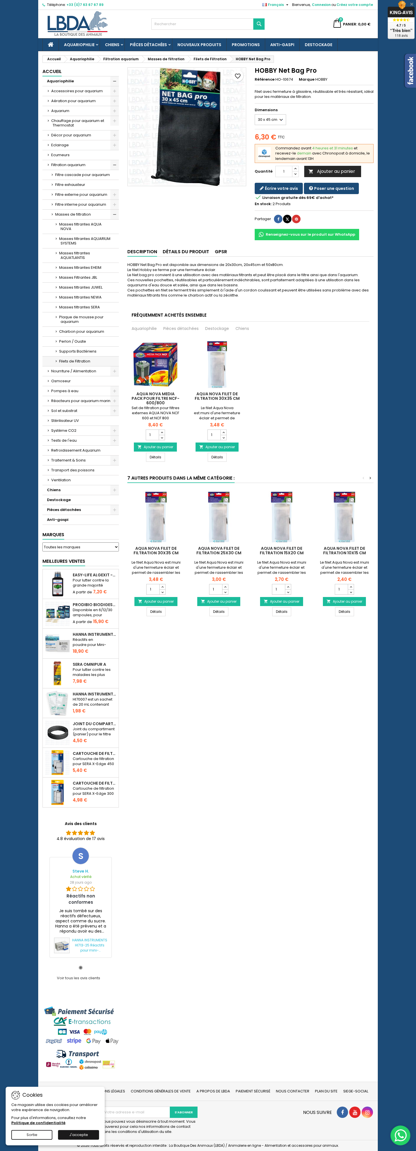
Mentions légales (108, 1091)
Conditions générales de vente (161, 1091)
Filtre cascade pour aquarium (82, 174)
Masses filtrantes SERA (79, 307)
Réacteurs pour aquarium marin (80, 400)
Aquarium (60, 110)
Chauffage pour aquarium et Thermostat (77, 123)
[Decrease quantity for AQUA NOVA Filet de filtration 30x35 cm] (223, 437)
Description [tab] (142, 251)
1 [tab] (81, 968)
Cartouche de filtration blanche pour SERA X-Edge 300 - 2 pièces (94, 783)
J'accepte (78, 1134)
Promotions (246, 45)
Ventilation (61, 480)
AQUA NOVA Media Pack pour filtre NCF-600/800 (155, 398)
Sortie (32, 1134)
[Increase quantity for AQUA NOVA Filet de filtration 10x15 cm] (351, 586)
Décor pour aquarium (71, 135)
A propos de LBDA (213, 1091)
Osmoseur (61, 381)
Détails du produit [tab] (186, 251)
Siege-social (355, 1091)
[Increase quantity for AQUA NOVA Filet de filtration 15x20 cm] (288, 586)
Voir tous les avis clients (78, 978)
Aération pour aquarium (73, 101)
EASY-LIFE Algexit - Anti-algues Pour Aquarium (94, 575)
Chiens (112, 45)
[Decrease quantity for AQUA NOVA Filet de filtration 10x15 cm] (351, 591)
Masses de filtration (73, 214)
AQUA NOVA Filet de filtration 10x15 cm (344, 551)
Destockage (318, 45)
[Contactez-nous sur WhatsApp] (400, 1135)
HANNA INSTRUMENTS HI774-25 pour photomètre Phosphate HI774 (94, 634)
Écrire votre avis (281, 188)
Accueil (52, 71)
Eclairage (60, 145)
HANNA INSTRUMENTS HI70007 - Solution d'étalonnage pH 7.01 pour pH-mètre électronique (94, 694)
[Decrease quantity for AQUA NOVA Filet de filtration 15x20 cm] (288, 591)
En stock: (263, 204)
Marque (306, 79)
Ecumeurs (60, 155)
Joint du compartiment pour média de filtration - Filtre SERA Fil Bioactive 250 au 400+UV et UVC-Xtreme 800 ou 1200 (94, 723)
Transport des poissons (73, 470)
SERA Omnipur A (89, 664)
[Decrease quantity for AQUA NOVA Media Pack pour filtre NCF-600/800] (162, 437)
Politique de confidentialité (38, 1123)
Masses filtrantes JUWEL (80, 287)
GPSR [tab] (221, 251)
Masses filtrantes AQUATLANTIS (74, 255)
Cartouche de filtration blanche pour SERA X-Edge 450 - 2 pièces (94, 753)
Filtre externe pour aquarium (81, 194)
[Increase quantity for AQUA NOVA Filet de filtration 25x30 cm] (225, 586)
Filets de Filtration (74, 361)
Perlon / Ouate (72, 341)
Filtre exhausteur (70, 184)
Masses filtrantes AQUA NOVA (80, 226)
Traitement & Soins (68, 460)
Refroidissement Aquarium (75, 450)
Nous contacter (292, 1091)
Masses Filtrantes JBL (78, 277)
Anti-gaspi (282, 45)
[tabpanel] (80, 902)
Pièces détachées (148, 45)
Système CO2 (63, 430)
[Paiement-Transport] (80, 1038)
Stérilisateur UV (65, 420)
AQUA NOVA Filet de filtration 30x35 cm (217, 396)
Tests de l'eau (64, 440)
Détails (157, 456)
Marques (53, 534)
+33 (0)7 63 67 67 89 (85, 4)
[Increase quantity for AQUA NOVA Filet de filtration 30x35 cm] (223, 432)
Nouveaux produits (199, 45)
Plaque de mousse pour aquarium (81, 319)
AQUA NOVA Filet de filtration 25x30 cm (218, 551)
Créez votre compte (354, 4)
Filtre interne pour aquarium (80, 204)
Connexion (321, 4)
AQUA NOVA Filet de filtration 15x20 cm (282, 551)
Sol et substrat (64, 410)
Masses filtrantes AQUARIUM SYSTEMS (84, 241)
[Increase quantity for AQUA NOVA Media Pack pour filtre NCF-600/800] (162, 432)
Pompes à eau (64, 391)
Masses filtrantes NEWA (80, 297)
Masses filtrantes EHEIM (80, 267)
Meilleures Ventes (63, 561)
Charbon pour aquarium (81, 331)
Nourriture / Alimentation (73, 371)
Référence (265, 79)
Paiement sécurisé (253, 1091)
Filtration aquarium (68, 165)
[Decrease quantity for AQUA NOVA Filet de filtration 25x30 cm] (225, 591)
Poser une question (333, 188)
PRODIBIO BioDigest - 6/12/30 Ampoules (94, 604)
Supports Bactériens (78, 351)
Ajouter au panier (331, 171)
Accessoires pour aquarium (77, 91)
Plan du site (326, 1091)
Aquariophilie (79, 45)
